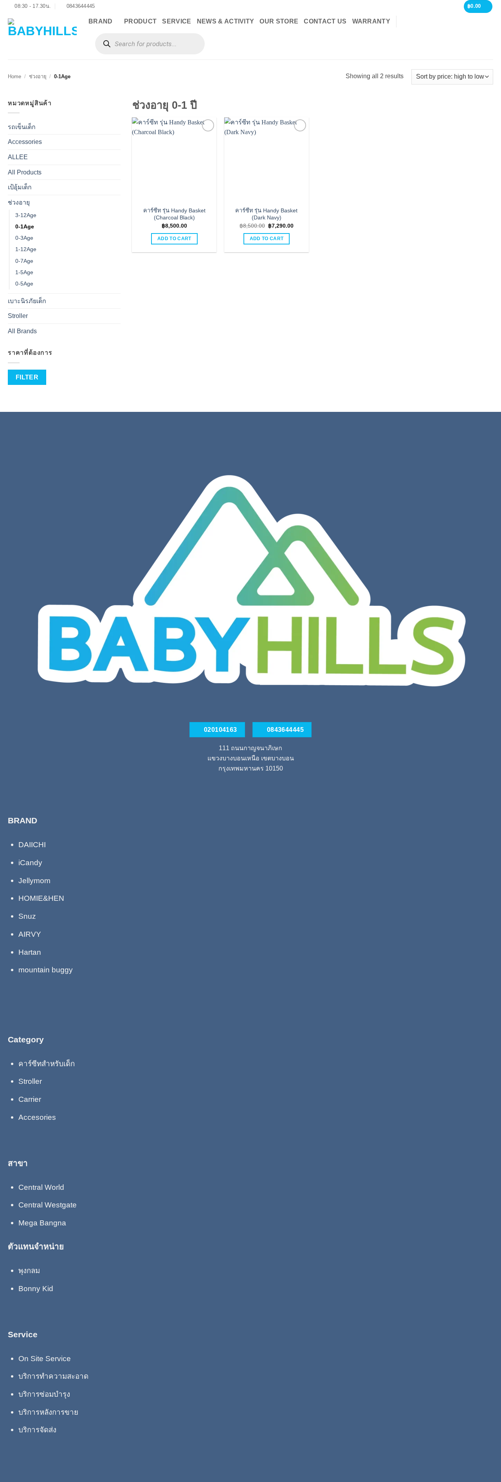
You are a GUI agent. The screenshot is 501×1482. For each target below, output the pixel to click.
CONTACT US (325, 21)
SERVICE (176, 21)
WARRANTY (371, 21)
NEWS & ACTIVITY (225, 21)
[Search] (106, 44)
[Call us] (250, 786)
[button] (478, 6)
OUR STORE (279, 21)
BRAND (100, 21)
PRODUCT (140, 21)
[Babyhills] (42, 36)
